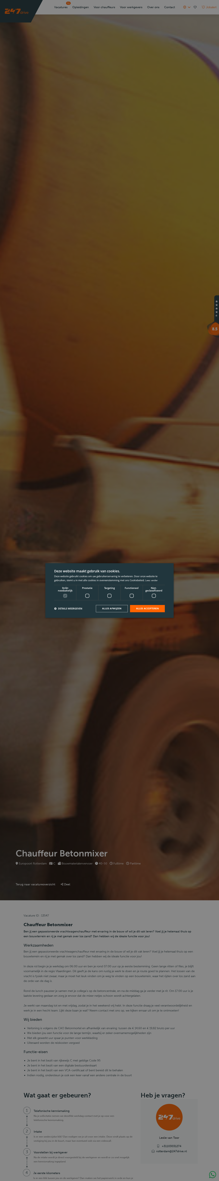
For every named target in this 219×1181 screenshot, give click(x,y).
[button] (68, 608)
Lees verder (151, 580)
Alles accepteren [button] (147, 608)
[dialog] (109, 590)
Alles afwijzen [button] (112, 608)
